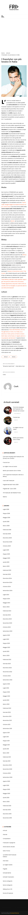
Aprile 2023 (6, 651)
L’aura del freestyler (8, 480)
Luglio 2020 (6, 785)
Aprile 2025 (6, 562)
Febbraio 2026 (7, 529)
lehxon (6, 357)
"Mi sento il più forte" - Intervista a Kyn (14, 366)
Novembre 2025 (7, 542)
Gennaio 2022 (7, 712)
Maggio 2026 (6, 517)
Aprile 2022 (6, 700)
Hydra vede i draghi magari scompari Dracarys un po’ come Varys (13, 204)
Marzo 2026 (6, 525)
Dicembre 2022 (7, 668)
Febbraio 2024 (7, 611)
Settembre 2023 (7, 631)
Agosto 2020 (6, 781)
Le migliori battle (7, 865)
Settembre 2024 (7, 590)
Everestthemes (15, 913)
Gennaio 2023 (7, 663)
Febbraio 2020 (7, 806)
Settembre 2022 (7, 680)
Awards (5, 834)
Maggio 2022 (6, 696)
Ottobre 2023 (7, 627)
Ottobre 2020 (7, 773)
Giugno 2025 (6, 554)
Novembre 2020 (7, 769)
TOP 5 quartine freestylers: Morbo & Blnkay (13, 475)
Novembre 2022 (7, 672)
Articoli (5, 830)
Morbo (13, 221)
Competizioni (6, 838)
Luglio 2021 (6, 737)
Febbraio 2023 (7, 659)
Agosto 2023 (6, 635)
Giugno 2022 (6, 692)
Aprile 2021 (6, 749)
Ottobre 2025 (7, 546)
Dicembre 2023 (7, 619)
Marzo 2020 (6, 801)
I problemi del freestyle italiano (9, 855)
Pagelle (5, 869)
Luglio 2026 (6, 509)
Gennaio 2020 (7, 810)
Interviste (5, 861)
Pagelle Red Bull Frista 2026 (10, 484)
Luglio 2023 (6, 639)
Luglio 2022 (6, 688)
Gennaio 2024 (7, 615)
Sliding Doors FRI (7, 889)
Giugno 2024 (6, 598)
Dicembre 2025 (7, 538)
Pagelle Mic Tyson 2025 (9, 488)
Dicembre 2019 (7, 814)
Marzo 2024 (6, 607)
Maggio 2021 (6, 745)
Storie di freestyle (8, 893)
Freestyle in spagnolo (9, 843)
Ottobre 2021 (6, 724)
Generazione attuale (9, 847)
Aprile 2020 (6, 797)
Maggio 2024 (6, 603)
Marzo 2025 (6, 566)
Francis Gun (16, 417)
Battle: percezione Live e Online (18, 438)
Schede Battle (7, 873)
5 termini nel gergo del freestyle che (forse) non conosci (18, 409)
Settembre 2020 (7, 777)
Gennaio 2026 (7, 534)
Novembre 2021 (7, 720)
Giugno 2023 (6, 643)
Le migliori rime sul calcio (10, 466)
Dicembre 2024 (7, 578)
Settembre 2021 (7, 728)
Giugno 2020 (6, 789)
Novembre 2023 (7, 623)
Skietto (5, 497)
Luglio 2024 (6, 594)
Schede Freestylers (8, 877)
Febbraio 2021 (7, 757)
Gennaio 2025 (7, 574)
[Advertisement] (14, 35)
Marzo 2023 (6, 655)
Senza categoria (7, 881)
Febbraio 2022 (7, 708)
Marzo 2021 (6, 753)
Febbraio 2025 (7, 570)
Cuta (4, 374)
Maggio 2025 (6, 558)
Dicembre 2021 (7, 716)
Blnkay (24, 255)
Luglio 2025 (6, 550)
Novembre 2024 (7, 582)
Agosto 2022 (6, 684)
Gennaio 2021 (6, 761)
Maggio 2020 (6, 793)
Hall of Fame (6, 851)
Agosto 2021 (6, 732)
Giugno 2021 (6, 741)
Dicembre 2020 (7, 765)
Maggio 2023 (6, 647)
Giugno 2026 (6, 513)
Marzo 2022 (6, 704)
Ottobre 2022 (7, 676)
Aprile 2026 (6, 521)
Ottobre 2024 (7, 586)
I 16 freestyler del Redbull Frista (12, 493)
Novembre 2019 (7, 818)
